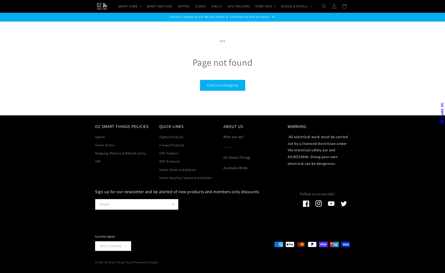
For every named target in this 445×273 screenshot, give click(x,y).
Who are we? (234, 136)
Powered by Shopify (146, 262)
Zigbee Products (171, 137)
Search (100, 137)
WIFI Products (169, 161)
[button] (129, 6)
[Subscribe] (172, 204)
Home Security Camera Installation (185, 178)
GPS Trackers (168, 153)
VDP (98, 161)
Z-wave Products (171, 145)
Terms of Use (104, 145)
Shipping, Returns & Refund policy (120, 153)
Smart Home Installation (178, 170)
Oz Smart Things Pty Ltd (119, 262)
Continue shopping (222, 85)
